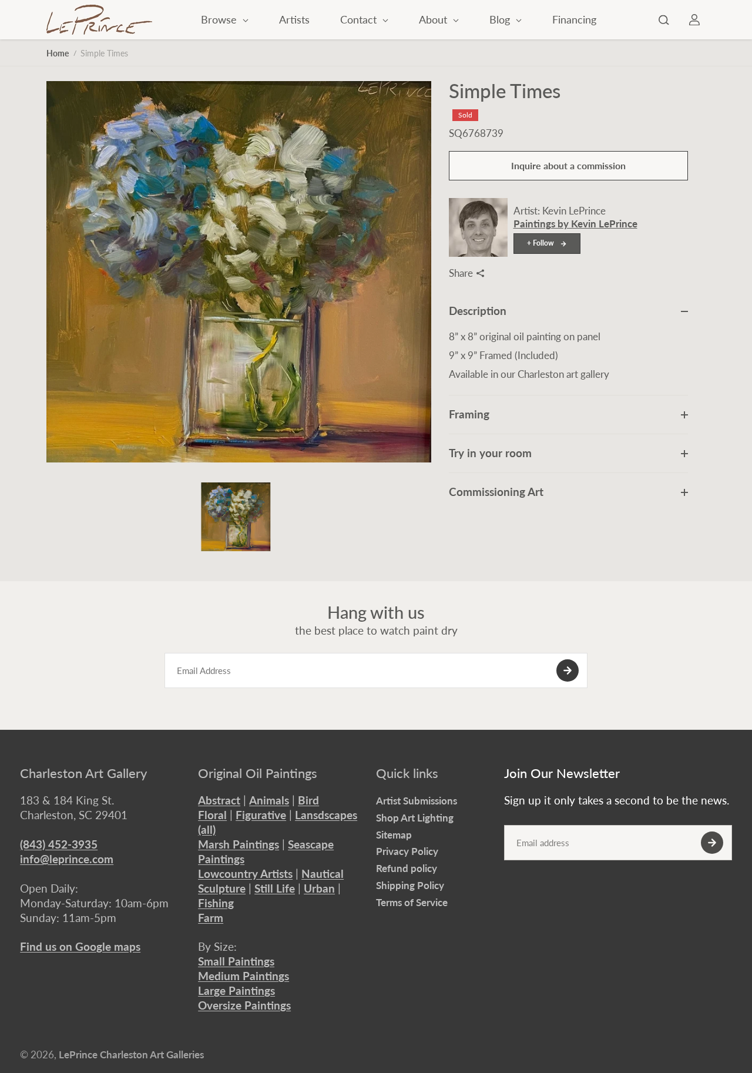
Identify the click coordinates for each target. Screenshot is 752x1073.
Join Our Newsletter (562, 773)
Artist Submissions (416, 800)
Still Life (274, 888)
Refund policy (406, 868)
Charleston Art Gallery (83, 773)
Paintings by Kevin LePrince (575, 223)
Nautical (322, 873)
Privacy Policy (407, 851)
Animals (269, 800)
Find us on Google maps (80, 946)
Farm (210, 917)
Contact (360, 19)
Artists (294, 19)
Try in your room (490, 453)
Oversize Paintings (244, 1005)
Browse (220, 19)
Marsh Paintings (238, 844)
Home (57, 53)
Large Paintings (236, 990)
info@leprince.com (66, 859)
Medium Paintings (243, 976)
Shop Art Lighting (415, 818)
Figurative (261, 814)
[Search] (664, 20)
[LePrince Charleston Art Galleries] (99, 19)
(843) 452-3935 (59, 844)
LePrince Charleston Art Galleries (131, 1054)
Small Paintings (236, 961)
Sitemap (394, 835)
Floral (212, 814)
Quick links (407, 773)
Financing (574, 19)
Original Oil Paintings (257, 773)
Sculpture (222, 888)
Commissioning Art (496, 491)
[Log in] (694, 20)
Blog (501, 19)
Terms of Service (412, 902)
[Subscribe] (567, 670)
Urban (319, 888)
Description (477, 310)
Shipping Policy (410, 885)
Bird (308, 800)
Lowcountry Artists (245, 873)
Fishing (216, 903)
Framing (469, 414)
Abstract (219, 800)
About (434, 19)
